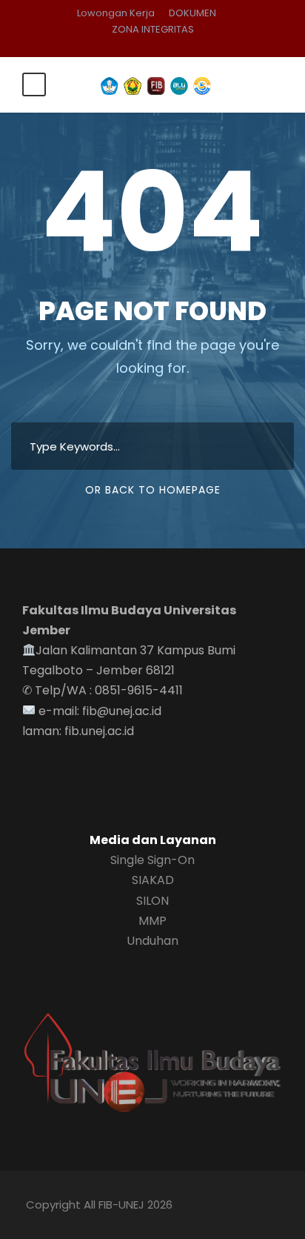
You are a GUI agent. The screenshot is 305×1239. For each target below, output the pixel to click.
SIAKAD (153, 879)
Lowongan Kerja (116, 13)
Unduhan (152, 940)
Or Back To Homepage (153, 489)
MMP (152, 920)
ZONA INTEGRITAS (153, 29)
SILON (152, 900)
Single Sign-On (152, 859)
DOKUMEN (192, 13)
